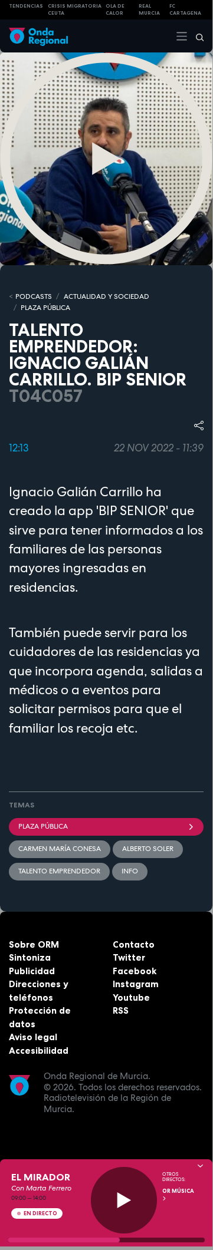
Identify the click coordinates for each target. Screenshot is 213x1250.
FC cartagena (185, 10)
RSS (121, 1010)
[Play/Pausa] (124, 1200)
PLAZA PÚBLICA (45, 307)
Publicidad (32, 971)
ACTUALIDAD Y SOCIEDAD (106, 296)
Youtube (131, 997)
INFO (130, 871)
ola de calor (115, 10)
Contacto (134, 944)
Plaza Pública (43, 826)
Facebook (134, 971)
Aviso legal (33, 1037)
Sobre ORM (34, 944)
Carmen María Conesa (59, 848)
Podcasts (33, 296)
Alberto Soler (147, 848)
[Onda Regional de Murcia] (38, 35)
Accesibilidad (38, 1050)
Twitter (129, 957)
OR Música (178, 1191)
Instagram (136, 984)
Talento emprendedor (59, 871)
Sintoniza (30, 957)
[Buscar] (196, 36)
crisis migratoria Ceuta (74, 10)
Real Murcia (149, 10)
